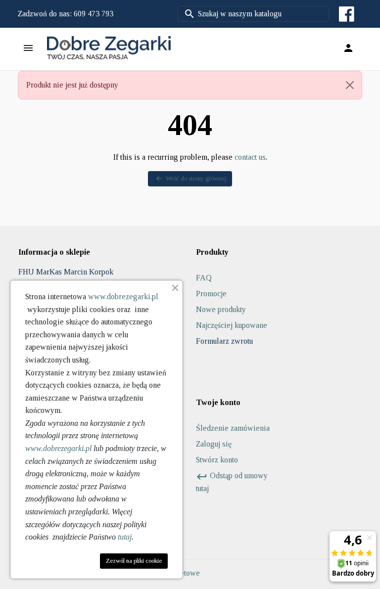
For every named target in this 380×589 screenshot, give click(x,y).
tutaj (125, 537)
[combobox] (253, 14)
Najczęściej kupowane (231, 325)
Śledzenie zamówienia (233, 428)
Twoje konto (218, 402)
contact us (250, 157)
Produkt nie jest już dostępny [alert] (72, 85)
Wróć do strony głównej (190, 178)
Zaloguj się (214, 444)
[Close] (350, 85)
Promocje (211, 293)
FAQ (204, 277)
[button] (348, 48)
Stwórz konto (217, 459)
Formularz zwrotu (224, 341)
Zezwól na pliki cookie (134, 560)
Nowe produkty (221, 309)
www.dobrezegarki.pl (123, 296)
